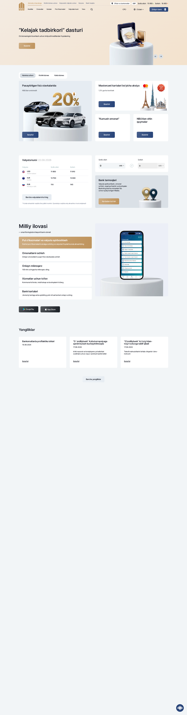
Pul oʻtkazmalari (60, 9)
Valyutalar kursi (73, 9)
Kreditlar (30, 9)
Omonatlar (39, 9)
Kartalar (49, 9)
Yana (83, 9)
